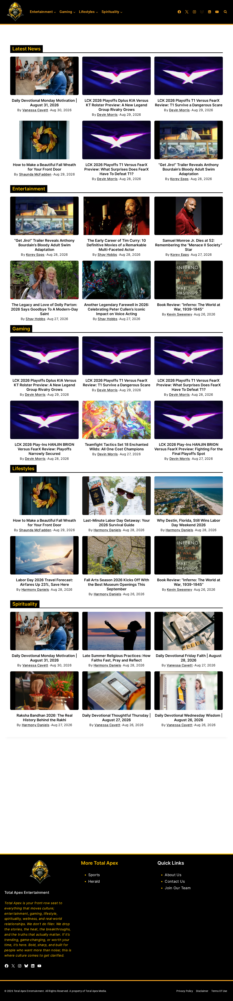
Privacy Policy (184, 991)
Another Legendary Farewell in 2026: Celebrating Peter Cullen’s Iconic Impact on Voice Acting (116, 309)
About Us (173, 875)
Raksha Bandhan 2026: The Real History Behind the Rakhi (44, 717)
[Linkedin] (209, 12)
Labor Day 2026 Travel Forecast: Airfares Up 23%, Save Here (44, 582)
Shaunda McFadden (35, 174)
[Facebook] (179, 12)
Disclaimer (202, 991)
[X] (186, 12)
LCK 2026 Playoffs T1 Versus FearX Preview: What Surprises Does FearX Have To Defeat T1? (116, 169)
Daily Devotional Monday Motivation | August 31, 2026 (44, 102)
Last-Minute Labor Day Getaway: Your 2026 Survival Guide (116, 522)
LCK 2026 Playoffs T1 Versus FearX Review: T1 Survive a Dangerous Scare (188, 102)
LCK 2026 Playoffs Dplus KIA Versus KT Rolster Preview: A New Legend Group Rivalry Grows (116, 105)
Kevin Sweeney (179, 314)
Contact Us (175, 881)
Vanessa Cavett (35, 110)
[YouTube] (217, 12)
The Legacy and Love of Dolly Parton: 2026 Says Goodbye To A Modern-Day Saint (44, 309)
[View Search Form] (225, 12)
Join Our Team (178, 888)
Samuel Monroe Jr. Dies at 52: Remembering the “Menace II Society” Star (188, 245)
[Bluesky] (202, 12)
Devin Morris (107, 114)
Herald (94, 881)
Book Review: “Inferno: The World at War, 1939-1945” (188, 307)
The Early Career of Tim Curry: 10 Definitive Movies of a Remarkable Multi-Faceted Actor (116, 245)
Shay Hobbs (107, 254)
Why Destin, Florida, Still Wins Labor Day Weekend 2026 (188, 522)
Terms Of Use (219, 991)
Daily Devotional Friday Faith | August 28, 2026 (189, 657)
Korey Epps (179, 179)
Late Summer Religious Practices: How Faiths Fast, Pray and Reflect (117, 657)
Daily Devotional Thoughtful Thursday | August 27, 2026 (116, 717)
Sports (94, 875)
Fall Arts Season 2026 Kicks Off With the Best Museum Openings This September (116, 584)
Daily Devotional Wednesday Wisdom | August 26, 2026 (188, 717)
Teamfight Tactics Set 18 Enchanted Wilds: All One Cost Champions (116, 446)
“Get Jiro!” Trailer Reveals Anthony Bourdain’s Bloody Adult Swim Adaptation (188, 169)
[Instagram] (194, 12)
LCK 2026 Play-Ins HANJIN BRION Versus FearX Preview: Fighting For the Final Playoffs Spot (188, 449)
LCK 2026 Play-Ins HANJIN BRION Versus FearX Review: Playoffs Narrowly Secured (44, 449)
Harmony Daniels (107, 530)
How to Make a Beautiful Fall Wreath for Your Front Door (44, 167)
